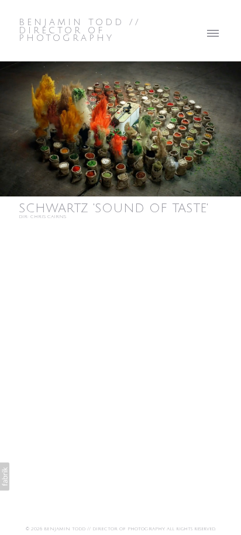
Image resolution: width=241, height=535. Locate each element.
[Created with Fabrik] (4, 476)
